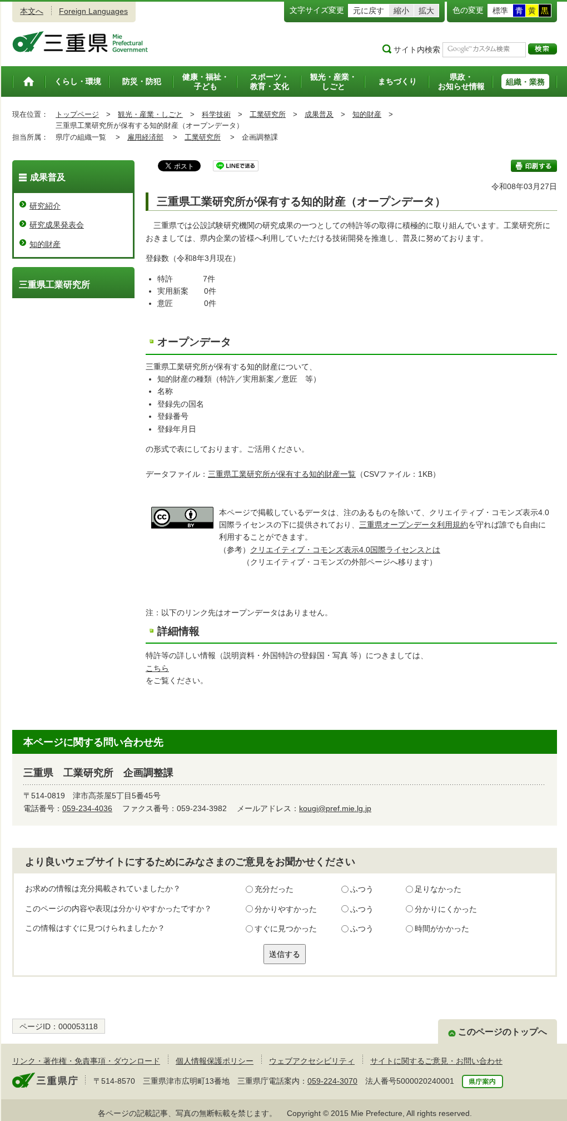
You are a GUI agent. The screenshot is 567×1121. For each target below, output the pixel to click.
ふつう (362, 889)
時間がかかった (442, 928)
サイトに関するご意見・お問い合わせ (436, 1060)
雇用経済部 (145, 137)
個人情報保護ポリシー (214, 1060)
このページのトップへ (502, 1031)
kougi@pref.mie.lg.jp (335, 808)
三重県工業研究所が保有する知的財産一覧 (282, 474)
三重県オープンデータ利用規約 (413, 524)
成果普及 (319, 114)
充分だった (274, 889)
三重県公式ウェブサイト (80, 41)
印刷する (534, 166)
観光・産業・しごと (150, 114)
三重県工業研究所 (54, 284)
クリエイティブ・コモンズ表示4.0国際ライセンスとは (345, 549)
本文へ (31, 11)
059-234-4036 (87, 808)
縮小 (401, 10)
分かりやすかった (286, 909)
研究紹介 (45, 205)
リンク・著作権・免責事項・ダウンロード (86, 1060)
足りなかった (438, 889)
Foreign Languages (93, 11)
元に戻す (368, 10)
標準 (500, 10)
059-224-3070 (332, 1080)
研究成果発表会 (56, 224)
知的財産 (366, 114)
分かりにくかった (446, 909)
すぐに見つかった (286, 928)
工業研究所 (268, 114)
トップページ (77, 114)
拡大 (426, 10)
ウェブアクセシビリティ (312, 1060)
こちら (157, 668)
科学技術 (216, 114)
